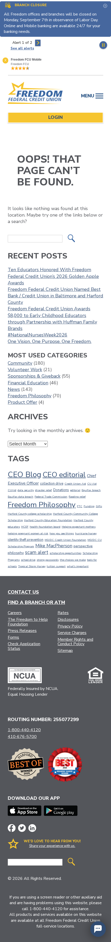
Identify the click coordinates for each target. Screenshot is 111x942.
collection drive (51, 483)
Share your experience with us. (52, 846)
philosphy (16, 552)
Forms (13, 637)
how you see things (62, 533)
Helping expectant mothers (79, 527)
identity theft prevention (25, 539)
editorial (75, 490)
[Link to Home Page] (35, 94)
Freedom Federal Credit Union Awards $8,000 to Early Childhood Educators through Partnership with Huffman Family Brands (52, 319)
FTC (79, 506)
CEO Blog (24, 474)
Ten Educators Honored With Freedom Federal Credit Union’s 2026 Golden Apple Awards (53, 276)
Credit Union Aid (75, 484)
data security (26, 490)
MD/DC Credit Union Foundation (65, 540)
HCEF (24, 527)
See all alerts (22, 48)
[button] (98, 929)
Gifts (99, 506)
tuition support (56, 566)
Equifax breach (91, 490)
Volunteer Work (25, 369)
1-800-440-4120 (24, 730)
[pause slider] (103, 45)
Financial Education (28, 383)
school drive (28, 560)
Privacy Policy (70, 626)
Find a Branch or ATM (36, 602)
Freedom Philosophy (29, 396)
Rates (63, 613)
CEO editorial (64, 475)
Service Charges (72, 633)
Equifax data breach (20, 497)
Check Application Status (24, 646)
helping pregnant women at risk (28, 533)
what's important (78, 566)
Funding (89, 506)
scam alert (36, 552)
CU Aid (92, 484)
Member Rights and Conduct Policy (75, 642)
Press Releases (22, 631)
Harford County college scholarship (30, 514)
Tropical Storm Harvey (31, 566)
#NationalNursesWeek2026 (37, 335)
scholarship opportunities (65, 553)
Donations (61, 490)
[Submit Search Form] (71, 239)
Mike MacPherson (53, 546)
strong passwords (48, 560)
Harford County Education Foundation (48, 520)
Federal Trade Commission (51, 497)
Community (20, 363)
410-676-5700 (22, 736)
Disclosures (68, 619)
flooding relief (77, 497)
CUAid (12, 490)
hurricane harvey (86, 533)
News (14, 389)
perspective (83, 546)
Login (55, 117)
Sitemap (65, 650)
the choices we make (73, 560)
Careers (15, 613)
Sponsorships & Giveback (34, 376)
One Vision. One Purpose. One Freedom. (49, 341)
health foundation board (45, 527)
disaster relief (43, 490)
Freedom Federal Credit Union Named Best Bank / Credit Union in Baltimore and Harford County (55, 295)
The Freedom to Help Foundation (28, 622)
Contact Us (23, 592)
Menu (88, 96)
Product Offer (22, 402)
